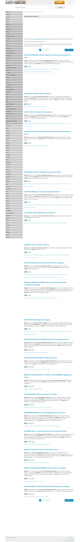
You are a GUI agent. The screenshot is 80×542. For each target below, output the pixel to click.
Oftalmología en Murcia (33, 334)
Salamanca (8, 215)
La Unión (8, 72)
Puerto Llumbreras (10, 104)
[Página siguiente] (66, 50)
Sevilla (7, 220)
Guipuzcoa (8, 176)
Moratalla (8, 92)
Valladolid (8, 232)
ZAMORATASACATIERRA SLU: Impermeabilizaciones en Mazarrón (45, 413)
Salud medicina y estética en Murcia (39, 331)
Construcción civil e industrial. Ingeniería (59, 274)
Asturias (8, 138)
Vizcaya (7, 234)
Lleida (7, 193)
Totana (7, 116)
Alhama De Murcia (10, 36)
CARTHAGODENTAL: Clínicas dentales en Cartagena (40, 394)
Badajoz (7, 142)
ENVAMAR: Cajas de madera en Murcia (36, 245)
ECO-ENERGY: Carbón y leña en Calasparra (37, 93)
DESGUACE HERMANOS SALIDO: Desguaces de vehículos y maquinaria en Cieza (47, 56)
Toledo (7, 230)
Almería (7, 135)
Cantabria (8, 155)
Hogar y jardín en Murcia (33, 123)
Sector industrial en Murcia (34, 254)
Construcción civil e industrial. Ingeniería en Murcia (32, 277)
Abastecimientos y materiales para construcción (44, 425)
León (7, 191)
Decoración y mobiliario (28, 369)
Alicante (8, 133)
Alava (7, 128)
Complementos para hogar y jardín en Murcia (57, 123)
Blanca (7, 43)
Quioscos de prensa (47, 444)
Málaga (7, 198)
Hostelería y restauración (28, 222)
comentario (28, 181)
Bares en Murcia (64, 222)
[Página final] (70, 50)
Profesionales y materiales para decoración (39, 369)
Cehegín (7, 58)
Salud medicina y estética (28, 331)
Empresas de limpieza (68, 204)
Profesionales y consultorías (28, 145)
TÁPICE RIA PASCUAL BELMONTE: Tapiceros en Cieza (40, 358)
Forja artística (40, 481)
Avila (7, 140)
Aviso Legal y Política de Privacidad (69, 540)
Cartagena (8, 55)
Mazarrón (8, 87)
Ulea (7, 118)
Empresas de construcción (45, 277)
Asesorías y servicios (37, 145)
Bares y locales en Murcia (55, 222)
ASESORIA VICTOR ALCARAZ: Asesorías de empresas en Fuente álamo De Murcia (47, 133)
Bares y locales (47, 222)
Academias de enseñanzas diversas (42, 352)
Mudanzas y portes (66, 183)
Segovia (7, 218)
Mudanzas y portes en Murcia (29, 186)
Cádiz (7, 152)
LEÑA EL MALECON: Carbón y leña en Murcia (38, 112)
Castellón (8, 157)
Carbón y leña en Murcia (28, 126)
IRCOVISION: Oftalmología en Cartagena (37, 320)
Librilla (7, 77)
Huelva (7, 179)
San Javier (8, 106)
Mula (7, 94)
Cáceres (7, 150)
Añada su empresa (70, 2)
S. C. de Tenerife (9, 213)
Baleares (8, 145)
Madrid (7, 12)
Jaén (7, 184)
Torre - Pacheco (9, 113)
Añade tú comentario (29, 350)
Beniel (7, 41)
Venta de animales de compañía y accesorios (49, 298)
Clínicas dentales (48, 407)
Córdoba (8, 164)
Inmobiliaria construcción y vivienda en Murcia (44, 274)
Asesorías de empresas (44, 145)
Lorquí (7, 82)
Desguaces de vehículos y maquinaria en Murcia (45, 71)
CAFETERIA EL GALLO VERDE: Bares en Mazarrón (39, 213)
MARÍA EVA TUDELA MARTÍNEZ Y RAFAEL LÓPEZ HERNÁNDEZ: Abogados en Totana (48, 376)
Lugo (7, 196)
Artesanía (36, 481)
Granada (8, 171)
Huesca (7, 181)
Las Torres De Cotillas (10, 75)
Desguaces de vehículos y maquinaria (30, 71)
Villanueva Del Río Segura (11, 121)
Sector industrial (27, 254)
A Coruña (8, 125)
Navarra (7, 203)
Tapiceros (49, 369)
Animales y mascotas (38, 298)
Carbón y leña (44, 106)
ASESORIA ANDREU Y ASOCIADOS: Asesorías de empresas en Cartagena (47, 486)
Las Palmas (8, 188)
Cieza (7, 63)
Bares (60, 222)
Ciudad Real (8, 162)
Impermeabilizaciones (56, 425)
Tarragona (8, 225)
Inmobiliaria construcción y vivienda (30, 274)
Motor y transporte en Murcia (36, 69)
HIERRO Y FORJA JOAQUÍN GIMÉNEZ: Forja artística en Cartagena (45, 468)
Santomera (8, 111)
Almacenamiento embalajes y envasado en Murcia (61, 254)
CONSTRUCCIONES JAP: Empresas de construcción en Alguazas (44, 263)
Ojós (7, 99)
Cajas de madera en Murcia (34, 257)
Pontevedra (8, 210)
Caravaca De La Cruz (10, 53)
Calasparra (8, 48)
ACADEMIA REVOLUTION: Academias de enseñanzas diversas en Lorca (46, 339)
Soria (7, 222)
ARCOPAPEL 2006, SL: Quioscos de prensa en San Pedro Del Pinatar (45, 431)
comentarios (28, 66)
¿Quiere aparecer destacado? (59, 2)
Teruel (7, 227)
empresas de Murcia (38, 39)
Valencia (8, 17)
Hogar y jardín (26, 106)
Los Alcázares (9, 84)
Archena (8, 38)
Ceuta (7, 159)
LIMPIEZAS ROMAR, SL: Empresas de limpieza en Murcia (42, 192)
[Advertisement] (49, 27)
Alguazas (8, 33)
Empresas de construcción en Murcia (56, 277)
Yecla (7, 123)
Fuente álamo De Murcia (11, 67)
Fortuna (7, 65)
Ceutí (7, 60)
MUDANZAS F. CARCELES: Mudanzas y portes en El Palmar (42, 172)
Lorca (7, 79)
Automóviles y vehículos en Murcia (55, 69)
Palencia (8, 208)
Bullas (7, 46)
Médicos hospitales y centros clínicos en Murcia (65, 331)
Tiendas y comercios (27, 444)
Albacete (8, 130)
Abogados (40, 389)
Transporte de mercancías (45, 183)
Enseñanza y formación (28, 352)
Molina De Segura (10, 89)
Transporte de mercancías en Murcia (56, 183)
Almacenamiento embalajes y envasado (45, 254)
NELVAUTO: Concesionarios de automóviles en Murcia (41, 449)
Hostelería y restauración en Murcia (39, 222)
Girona (7, 169)
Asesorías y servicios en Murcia (59, 204)
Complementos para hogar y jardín (35, 106)
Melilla (7, 201)
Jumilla (7, 70)
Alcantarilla (8, 29)
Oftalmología (26, 334)
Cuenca (7, 167)
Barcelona (8, 14)
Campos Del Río (9, 50)
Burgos (7, 147)
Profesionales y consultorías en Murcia (40, 204)
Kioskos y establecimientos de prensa (37, 444)
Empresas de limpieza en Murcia (29, 207)
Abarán (7, 26)
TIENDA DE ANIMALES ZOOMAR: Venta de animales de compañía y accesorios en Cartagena (45, 283)
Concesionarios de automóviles (44, 462)
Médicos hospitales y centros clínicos (51, 331)
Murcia (7, 21)
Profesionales (36, 389)
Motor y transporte (27, 69)
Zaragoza (8, 19)
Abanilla (8, 24)
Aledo (7, 31)
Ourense (8, 205)
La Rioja (7, 186)
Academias (34, 352)
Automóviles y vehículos (45, 69)
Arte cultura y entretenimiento (29, 298)
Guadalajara (8, 174)
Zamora (7, 237)
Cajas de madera (27, 257)
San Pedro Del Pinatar (10, 109)
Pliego (7, 101)
